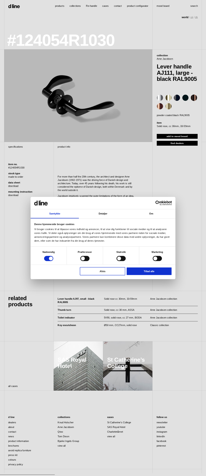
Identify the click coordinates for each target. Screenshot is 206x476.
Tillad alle (149, 271)
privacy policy (15, 464)
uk (191, 17)
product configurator (137, 6)
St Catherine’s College (119, 422)
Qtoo (60, 431)
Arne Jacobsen (165, 58)
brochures (13, 445)
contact (12, 431)
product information (18, 441)
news (11, 436)
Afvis (102, 271)
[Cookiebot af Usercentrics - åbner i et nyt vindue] (158, 203)
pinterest (161, 445)
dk (196, 17)
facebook (161, 441)
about (11, 427)
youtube (161, 427)
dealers (12, 422)
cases (105, 6)
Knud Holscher (66, 422)
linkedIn (161, 436)
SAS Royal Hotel (116, 427)
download (13, 186)
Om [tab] (151, 213)
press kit (12, 455)
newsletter (162, 422)
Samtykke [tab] (54, 213)
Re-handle (91, 6)
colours (12, 459)
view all (62, 445)
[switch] (84, 258)
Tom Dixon (63, 436)
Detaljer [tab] (103, 213)
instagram (162, 431)
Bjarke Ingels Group (68, 441)
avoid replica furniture (19, 450)
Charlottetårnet (115, 431)
